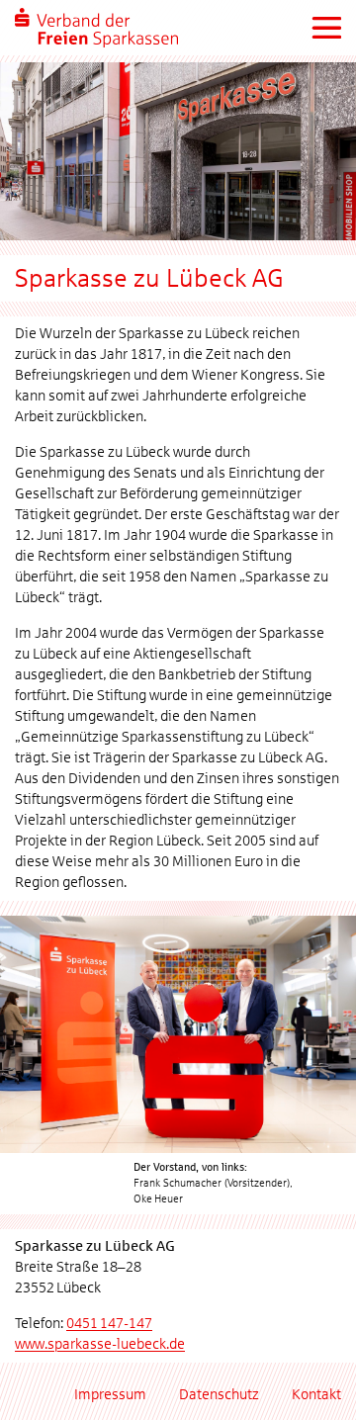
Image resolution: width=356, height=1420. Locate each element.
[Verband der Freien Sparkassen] (97, 28)
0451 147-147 (109, 1323)
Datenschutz (219, 1394)
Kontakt (316, 1394)
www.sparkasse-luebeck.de (100, 1344)
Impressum (110, 1394)
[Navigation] (326, 28)
